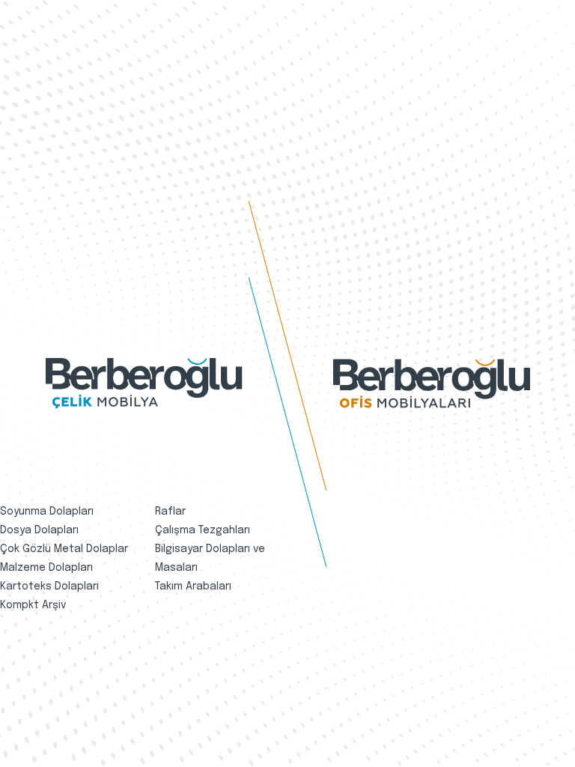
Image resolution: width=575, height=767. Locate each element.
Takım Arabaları (193, 586)
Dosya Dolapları (39, 530)
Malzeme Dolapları (46, 568)
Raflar (170, 511)
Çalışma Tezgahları (202, 530)
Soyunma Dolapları (47, 511)
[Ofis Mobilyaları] (431, 383)
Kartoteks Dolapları (49, 586)
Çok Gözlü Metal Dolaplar (64, 549)
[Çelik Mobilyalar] (144, 383)
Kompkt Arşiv (33, 605)
